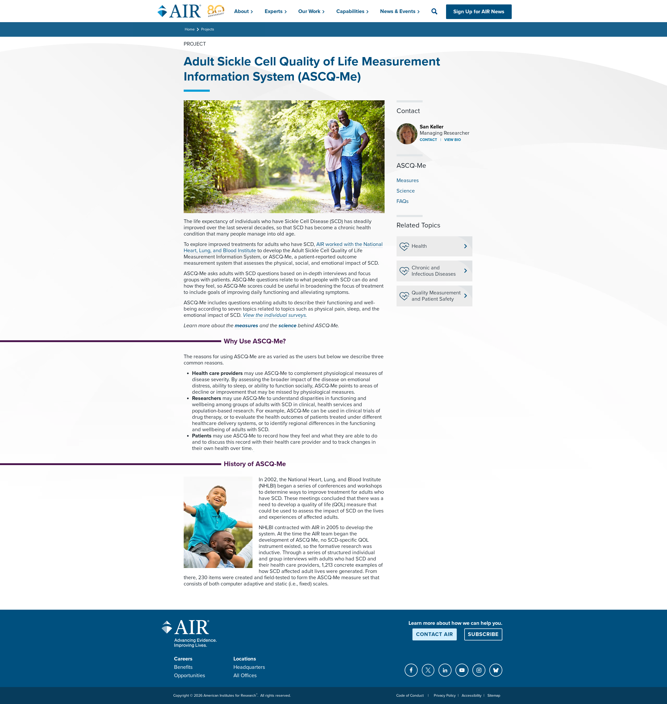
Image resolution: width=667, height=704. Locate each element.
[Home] (191, 11)
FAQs (403, 201)
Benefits (183, 667)
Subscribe (483, 634)
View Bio (452, 140)
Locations (244, 659)
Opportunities (189, 675)
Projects (207, 29)
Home (190, 29)
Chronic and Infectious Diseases (434, 271)
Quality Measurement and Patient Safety (436, 296)
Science (406, 191)
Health (419, 246)
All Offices (245, 675)
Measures (408, 180)
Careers (183, 659)
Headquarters (249, 667)
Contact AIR (434, 634)
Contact (428, 140)
